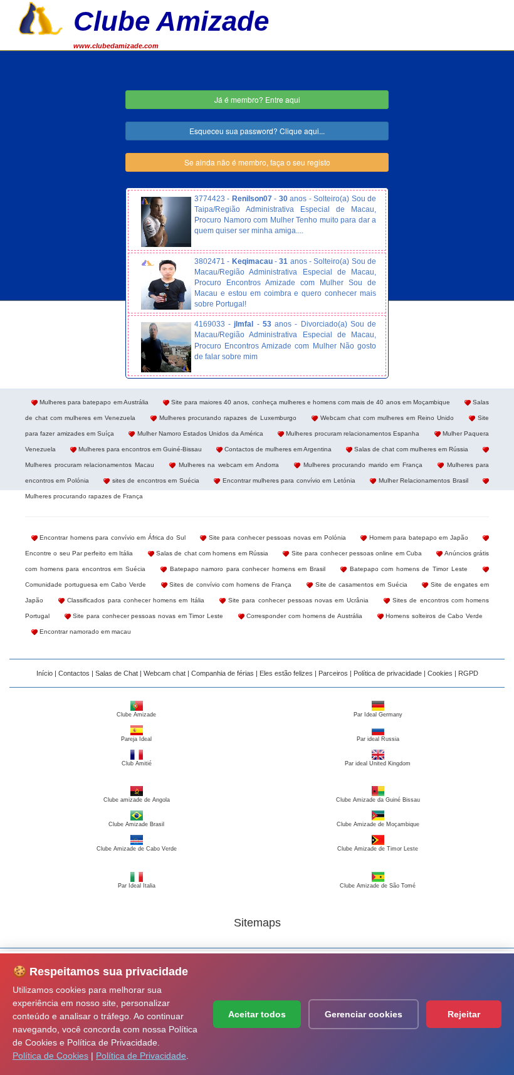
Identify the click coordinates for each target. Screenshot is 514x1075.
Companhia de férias (222, 673)
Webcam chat (165, 673)
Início (44, 673)
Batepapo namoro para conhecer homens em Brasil (246, 568)
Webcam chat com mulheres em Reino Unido (386, 417)
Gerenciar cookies (363, 1014)
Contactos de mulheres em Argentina (277, 449)
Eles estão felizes (286, 673)
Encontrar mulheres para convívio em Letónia (287, 480)
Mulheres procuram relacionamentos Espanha (351, 433)
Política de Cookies (50, 1056)
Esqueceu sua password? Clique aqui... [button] (257, 130)
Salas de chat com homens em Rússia (211, 553)
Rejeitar (464, 1014)
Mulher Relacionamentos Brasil (422, 480)
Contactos (74, 673)
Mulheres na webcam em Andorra (227, 464)
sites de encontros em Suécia (154, 480)
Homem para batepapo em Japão (417, 537)
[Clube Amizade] (41, 17)
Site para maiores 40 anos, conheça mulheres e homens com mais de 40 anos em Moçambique (309, 402)
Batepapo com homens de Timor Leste (407, 568)
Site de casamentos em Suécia (360, 584)
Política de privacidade (388, 673)
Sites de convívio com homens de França (229, 584)
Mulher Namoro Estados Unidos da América (199, 433)
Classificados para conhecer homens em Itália (134, 600)
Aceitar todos (257, 1014)
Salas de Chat (116, 673)
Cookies (440, 673)
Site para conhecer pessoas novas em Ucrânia (297, 600)
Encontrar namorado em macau (84, 631)
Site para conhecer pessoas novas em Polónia (275, 537)
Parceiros (333, 673)
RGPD (468, 673)
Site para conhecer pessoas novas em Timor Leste (147, 615)
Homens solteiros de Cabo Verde (433, 615)
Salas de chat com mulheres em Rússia (410, 449)
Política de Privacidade (141, 1056)
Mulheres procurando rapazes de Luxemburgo (226, 417)
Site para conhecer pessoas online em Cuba (355, 553)
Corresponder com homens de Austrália (303, 615)
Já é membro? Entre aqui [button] (257, 99)
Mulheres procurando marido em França (361, 464)
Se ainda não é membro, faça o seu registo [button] (257, 162)
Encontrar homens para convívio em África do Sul (112, 537)
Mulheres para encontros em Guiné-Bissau (139, 449)
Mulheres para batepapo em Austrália (93, 402)
